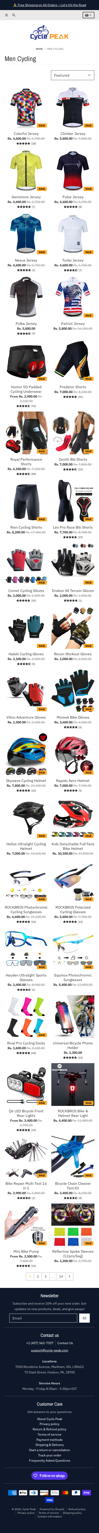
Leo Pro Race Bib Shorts (73, 527)
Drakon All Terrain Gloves (73, 590)
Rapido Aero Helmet (73, 780)
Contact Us (65, 1343)
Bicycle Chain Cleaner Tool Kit (73, 1185)
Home (39, 49)
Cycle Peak (29, 1509)
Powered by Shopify (52, 1509)
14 (61, 1276)
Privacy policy (26, 1512)
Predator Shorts (73, 387)
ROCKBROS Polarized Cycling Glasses (72, 909)
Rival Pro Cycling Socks (26, 1043)
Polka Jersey (26, 323)
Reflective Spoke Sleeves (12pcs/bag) (73, 1253)
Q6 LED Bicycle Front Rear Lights (26, 1113)
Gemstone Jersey (26, 197)
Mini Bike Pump (26, 1251)
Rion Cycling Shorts (26, 527)
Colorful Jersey (26, 133)
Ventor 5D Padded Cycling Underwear (26, 389)
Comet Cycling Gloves (26, 590)
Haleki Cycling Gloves (26, 654)
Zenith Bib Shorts (73, 459)
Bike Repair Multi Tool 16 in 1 (26, 1185)
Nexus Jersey (26, 260)
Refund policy (77, 1509)
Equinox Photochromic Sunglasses (73, 977)
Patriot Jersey (73, 323)
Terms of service (48, 1512)
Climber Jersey (73, 133)
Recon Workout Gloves (73, 654)
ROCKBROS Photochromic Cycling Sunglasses (26, 909)
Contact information (50, 1516)
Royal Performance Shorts (26, 461)
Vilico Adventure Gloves (26, 717)
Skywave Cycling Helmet (26, 780)
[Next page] (69, 1276)
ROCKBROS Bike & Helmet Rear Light (73, 1113)
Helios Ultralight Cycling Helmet (26, 846)
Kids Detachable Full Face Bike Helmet (73, 846)
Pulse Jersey (73, 197)
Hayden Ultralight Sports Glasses (26, 977)
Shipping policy (72, 1512)
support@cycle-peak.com (49, 1350)
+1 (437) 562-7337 (39, 1343)
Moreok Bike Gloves (73, 717)
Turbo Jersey (73, 260)
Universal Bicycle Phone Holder (73, 1045)
